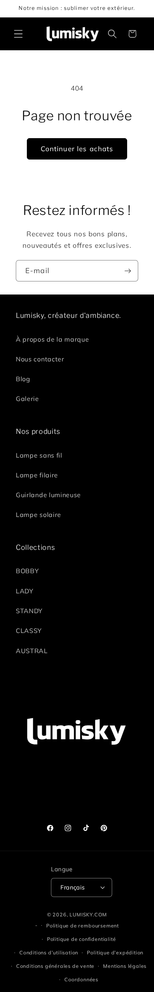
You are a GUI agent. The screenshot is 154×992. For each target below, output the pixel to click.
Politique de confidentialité (81, 939)
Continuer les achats (77, 148)
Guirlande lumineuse (48, 495)
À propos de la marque (52, 339)
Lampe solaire (38, 515)
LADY (25, 591)
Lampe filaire (37, 475)
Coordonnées (81, 979)
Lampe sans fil (39, 455)
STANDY (29, 611)
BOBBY (27, 571)
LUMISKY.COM (88, 914)
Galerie (27, 399)
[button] (18, 34)
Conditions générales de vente (55, 966)
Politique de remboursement (82, 925)
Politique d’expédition (115, 952)
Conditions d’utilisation (48, 952)
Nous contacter (40, 359)
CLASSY (29, 631)
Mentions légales (124, 966)
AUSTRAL (32, 651)
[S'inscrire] (128, 270)
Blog (23, 379)
